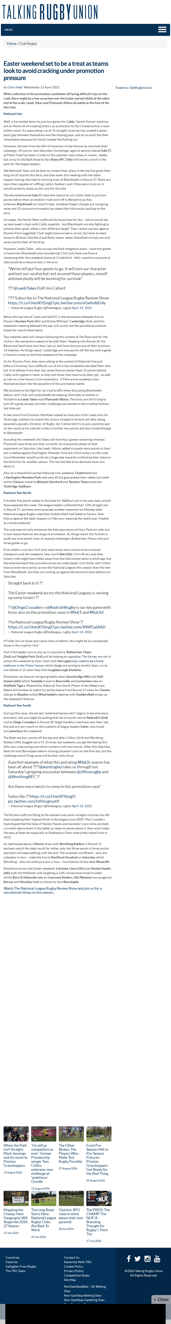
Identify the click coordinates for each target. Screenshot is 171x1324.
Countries (12, 1257)
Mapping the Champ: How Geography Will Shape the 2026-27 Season (16, 1218)
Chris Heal (15, 87)
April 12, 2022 (82, 308)
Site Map (70, 1280)
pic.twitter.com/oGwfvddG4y (80, 303)
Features (12, 1262)
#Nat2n (96, 612)
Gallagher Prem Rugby (21, 1266)
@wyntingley (50, 767)
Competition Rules (77, 1275)
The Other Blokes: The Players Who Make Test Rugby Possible (70, 1153)
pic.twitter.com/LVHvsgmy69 (33, 801)
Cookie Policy (73, 1266)
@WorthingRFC (22, 777)
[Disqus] (57, 953)
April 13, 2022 (82, 806)
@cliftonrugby (89, 772)
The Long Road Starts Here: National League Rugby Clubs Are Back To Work (43, 1220)
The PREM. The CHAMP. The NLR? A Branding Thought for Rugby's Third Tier (98, 1222)
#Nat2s (84, 762)
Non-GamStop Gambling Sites (84, 1300)
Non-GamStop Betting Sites (82, 1295)
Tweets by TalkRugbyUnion (133, 87)
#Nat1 (76, 612)
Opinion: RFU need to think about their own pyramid (71, 1216)
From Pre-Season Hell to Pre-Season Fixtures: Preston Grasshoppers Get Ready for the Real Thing (97, 1159)
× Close (161, 1299)
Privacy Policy (74, 1271)
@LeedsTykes (24, 288)
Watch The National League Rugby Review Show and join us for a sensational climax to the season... (53, 890)
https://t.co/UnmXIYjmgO (31, 303)
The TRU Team (15, 1271)
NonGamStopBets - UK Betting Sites (85, 1289)
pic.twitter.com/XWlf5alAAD (80, 627)
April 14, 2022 (82, 632)
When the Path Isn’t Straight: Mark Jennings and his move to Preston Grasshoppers (16, 1155)
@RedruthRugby (61, 607)
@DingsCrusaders (27, 607)
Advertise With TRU (78, 1262)
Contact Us (71, 1257)
